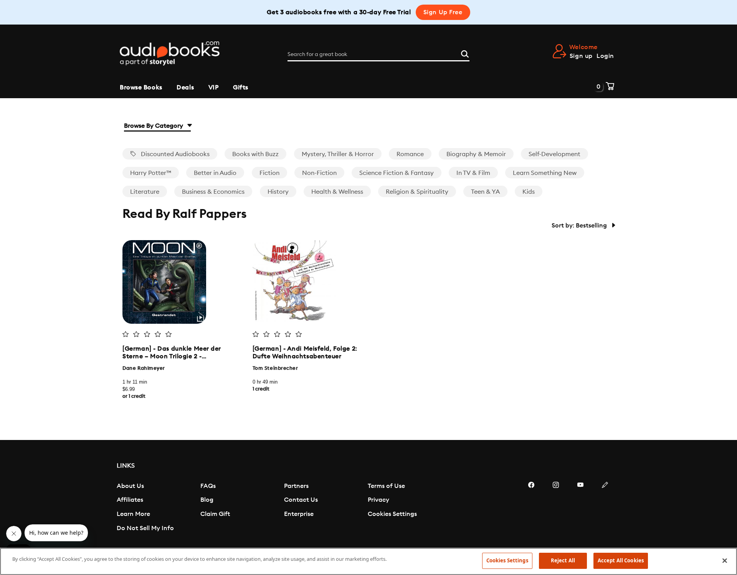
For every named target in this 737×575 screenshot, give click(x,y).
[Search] (464, 53)
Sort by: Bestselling (580, 225)
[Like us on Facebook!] (531, 508)
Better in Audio (215, 173)
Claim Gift (215, 514)
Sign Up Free (443, 12)
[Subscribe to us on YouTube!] (580, 508)
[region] (368, 561)
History (278, 192)
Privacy (378, 500)
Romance (410, 154)
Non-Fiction (319, 173)
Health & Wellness (337, 192)
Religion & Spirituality (417, 192)
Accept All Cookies (621, 560)
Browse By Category (154, 126)
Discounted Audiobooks (174, 154)
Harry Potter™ (150, 173)
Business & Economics (213, 192)
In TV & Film (473, 173)
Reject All (563, 560)
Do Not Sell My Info (145, 528)
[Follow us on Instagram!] (556, 508)
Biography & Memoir (476, 154)
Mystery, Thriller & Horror (338, 154)
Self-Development (554, 154)
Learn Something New (545, 173)
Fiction (269, 173)
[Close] (724, 560)
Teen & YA (485, 192)
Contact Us (301, 500)
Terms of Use (386, 486)
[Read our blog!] (605, 508)
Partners (296, 486)
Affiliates (130, 500)
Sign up (581, 56)
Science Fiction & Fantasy (396, 173)
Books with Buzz (255, 154)
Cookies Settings (392, 514)
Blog (206, 500)
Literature (144, 192)
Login (605, 56)
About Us (130, 486)
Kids (528, 192)
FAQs (208, 486)
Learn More (133, 514)
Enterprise (299, 514)
